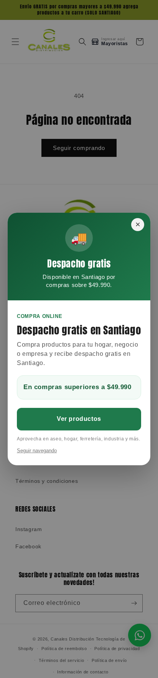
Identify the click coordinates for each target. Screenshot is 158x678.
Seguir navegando (37, 450)
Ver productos (79, 419)
